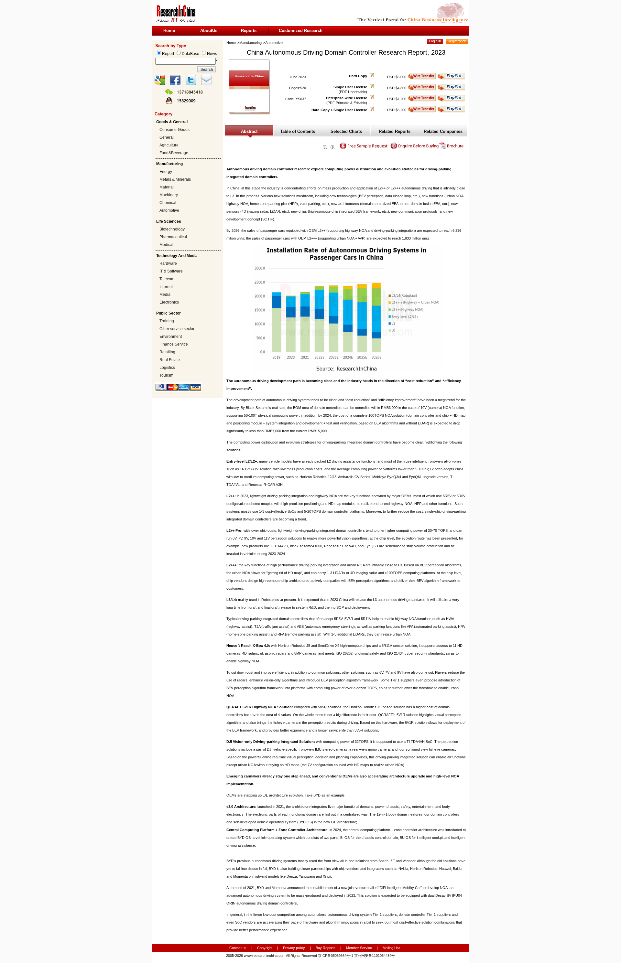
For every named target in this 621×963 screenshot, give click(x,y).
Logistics (167, 367)
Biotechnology (172, 229)
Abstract (249, 131)
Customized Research (300, 30)
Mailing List (391, 948)
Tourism (166, 375)
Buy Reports (325, 948)
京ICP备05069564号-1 (335, 956)
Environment (170, 336)
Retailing (167, 352)
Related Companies (443, 131)
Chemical (167, 202)
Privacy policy (294, 948)
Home (169, 30)
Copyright (264, 948)
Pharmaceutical (173, 237)
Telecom (166, 279)
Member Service (359, 948)
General (166, 137)
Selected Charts (346, 131)
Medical (166, 244)
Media (164, 294)
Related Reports (394, 131)
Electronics (169, 302)
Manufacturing (250, 43)
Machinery (168, 195)
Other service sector (176, 328)
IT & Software (171, 271)
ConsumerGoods (174, 129)
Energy (165, 171)
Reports (248, 30)
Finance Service (173, 344)
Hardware (168, 263)
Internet (166, 286)
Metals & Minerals (175, 179)
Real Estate (169, 360)
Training (166, 321)
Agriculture (169, 145)
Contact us (237, 948)
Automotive (169, 210)
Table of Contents (297, 131)
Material (166, 187)
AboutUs (208, 30)
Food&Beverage (173, 153)
